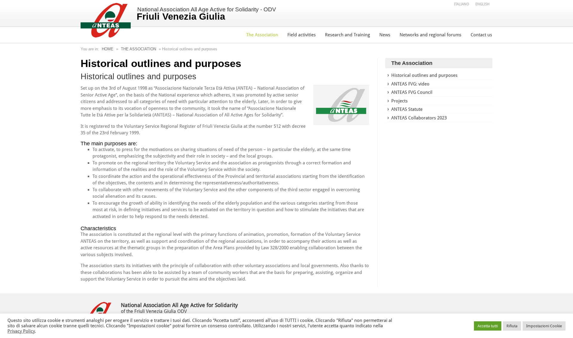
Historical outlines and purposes (424, 75)
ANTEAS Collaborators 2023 (419, 118)
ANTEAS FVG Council (411, 92)
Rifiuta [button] (511, 326)
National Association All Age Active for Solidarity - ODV (206, 14)
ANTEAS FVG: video (410, 84)
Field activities (301, 35)
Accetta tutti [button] (488, 326)
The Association (262, 35)
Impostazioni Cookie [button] (544, 326)
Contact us (481, 35)
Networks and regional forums (430, 35)
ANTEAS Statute (407, 109)
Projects (399, 101)
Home (107, 49)
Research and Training (347, 35)
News (384, 35)
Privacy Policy (21, 331)
